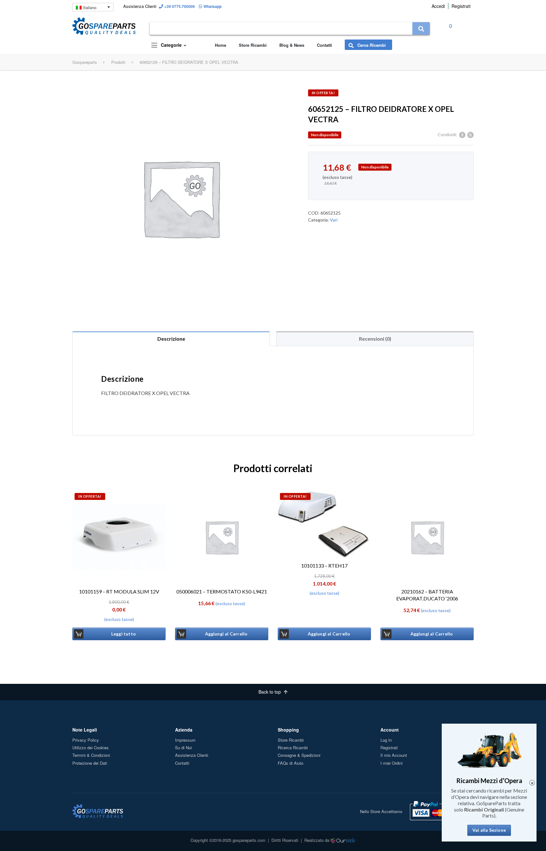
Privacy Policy (85, 740)
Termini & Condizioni (91, 755)
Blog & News (291, 45)
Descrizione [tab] (171, 339)
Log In (386, 740)
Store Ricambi (253, 45)
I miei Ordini (391, 763)
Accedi (438, 6)
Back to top (270, 692)
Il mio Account (393, 755)
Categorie (171, 45)
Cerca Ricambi (371, 45)
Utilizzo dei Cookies (90, 748)
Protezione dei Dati (89, 763)
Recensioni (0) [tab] (375, 339)
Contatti (324, 45)
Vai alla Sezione (489, 830)
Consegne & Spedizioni (299, 755)
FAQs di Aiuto (290, 763)
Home (220, 45)
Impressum (185, 740)
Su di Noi (183, 748)
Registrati (461, 6)
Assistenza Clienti (191, 755)
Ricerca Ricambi (293, 748)
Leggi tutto (123, 633)
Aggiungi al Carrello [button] (226, 633)
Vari (333, 219)
